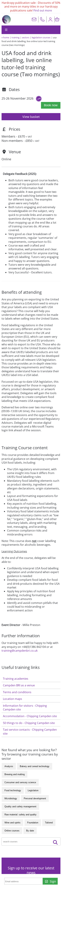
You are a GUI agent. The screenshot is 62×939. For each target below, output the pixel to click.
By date (30, 830)
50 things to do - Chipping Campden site (29, 723)
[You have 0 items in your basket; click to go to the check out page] (57, 19)
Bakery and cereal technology (34, 766)
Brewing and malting (14, 774)
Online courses (11, 830)
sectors (25, 37)
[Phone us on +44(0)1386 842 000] (42, 19)
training (15, 37)
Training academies (15, 679)
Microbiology (10, 798)
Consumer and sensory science (20, 782)
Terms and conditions (17, 692)
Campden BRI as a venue (19, 685)
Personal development (35, 798)
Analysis (8, 766)
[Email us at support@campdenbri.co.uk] (34, 19)
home (6, 37)
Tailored (49, 822)
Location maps (12, 699)
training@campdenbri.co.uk (20, 650)
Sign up (52, 882)
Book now (51, 105)
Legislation (33, 790)
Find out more (42, 10)
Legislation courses (41, 37)
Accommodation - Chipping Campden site (30, 716)
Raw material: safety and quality (20, 814)
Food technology (12, 790)
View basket (31, 117)
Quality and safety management (20, 806)
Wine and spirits (12, 822)
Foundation (32, 822)
